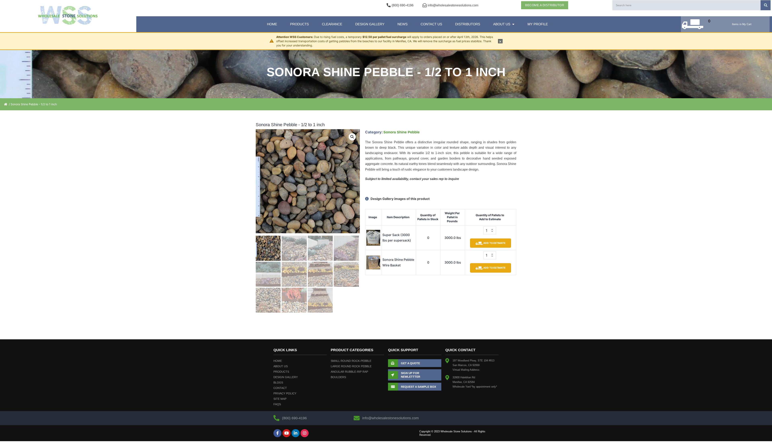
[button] (352, 136)
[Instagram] (305, 433)
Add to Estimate (494, 242)
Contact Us (431, 24)
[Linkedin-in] (296, 433)
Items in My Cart (741, 24)
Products (299, 24)
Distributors (467, 24)
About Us (501, 24)
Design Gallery (369, 24)
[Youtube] (286, 433)
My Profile (538, 24)
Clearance (332, 24)
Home (272, 24)
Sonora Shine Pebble (401, 132)
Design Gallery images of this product (400, 199)
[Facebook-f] (277, 433)
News (402, 24)
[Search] (766, 5)
